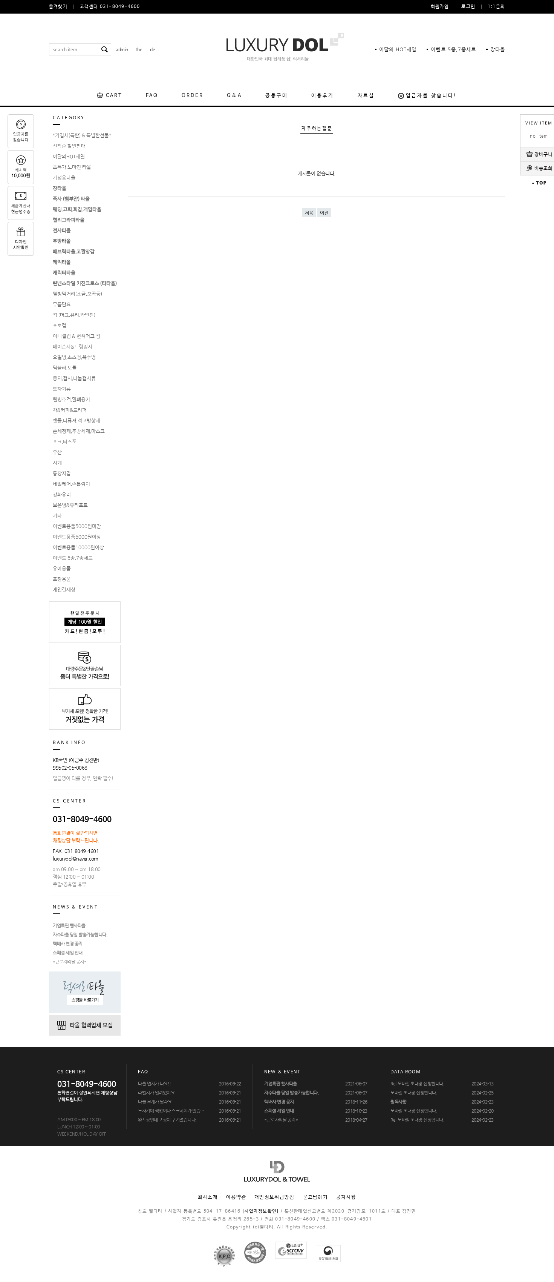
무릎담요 (62, 304)
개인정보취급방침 (274, 1197)
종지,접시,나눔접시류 (74, 378)
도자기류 (62, 389)
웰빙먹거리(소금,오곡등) (77, 294)
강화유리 (62, 494)
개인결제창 (64, 589)
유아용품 (62, 568)
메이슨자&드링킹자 (72, 346)
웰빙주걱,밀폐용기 (71, 399)
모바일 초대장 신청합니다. (413, 1092)
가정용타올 (64, 177)
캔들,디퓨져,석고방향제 (76, 420)
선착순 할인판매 (69, 146)
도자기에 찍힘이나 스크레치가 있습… (171, 1110)
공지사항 (346, 1197)
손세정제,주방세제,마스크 (79, 431)
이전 (324, 212)
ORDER (193, 95)
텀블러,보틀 (65, 367)
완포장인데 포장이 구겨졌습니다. (167, 1119)
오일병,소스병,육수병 (74, 357)
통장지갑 (62, 473)
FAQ (152, 95)
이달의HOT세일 (69, 156)
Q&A (234, 95)
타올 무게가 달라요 (154, 1101)
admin (122, 49)
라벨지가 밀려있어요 (156, 1092)
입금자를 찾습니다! (431, 95)
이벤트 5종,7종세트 (73, 558)
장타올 (497, 49)
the (139, 49)
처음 (309, 212)
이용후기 (322, 95)
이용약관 (236, 1197)
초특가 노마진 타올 (72, 167)
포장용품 (62, 579)
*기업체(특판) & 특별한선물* (82, 135)
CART (114, 95)
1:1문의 (496, 6)
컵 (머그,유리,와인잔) (74, 315)
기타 (57, 515)
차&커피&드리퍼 (70, 410)
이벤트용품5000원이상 (77, 537)
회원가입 (440, 6)
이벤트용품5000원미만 (77, 526)
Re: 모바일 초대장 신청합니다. (417, 1083)
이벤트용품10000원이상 (78, 547)
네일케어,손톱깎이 (71, 484)
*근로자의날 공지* (69, 961)
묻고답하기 (315, 1197)
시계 (57, 463)
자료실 (366, 95)
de (152, 49)
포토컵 (59, 325)
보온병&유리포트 (70, 505)
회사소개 (208, 1197)
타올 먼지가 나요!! (154, 1083)
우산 (57, 452)
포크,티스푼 (65, 441)
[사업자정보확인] (260, 1211)
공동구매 (276, 95)
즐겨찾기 (58, 6)
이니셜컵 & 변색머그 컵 (76, 336)
